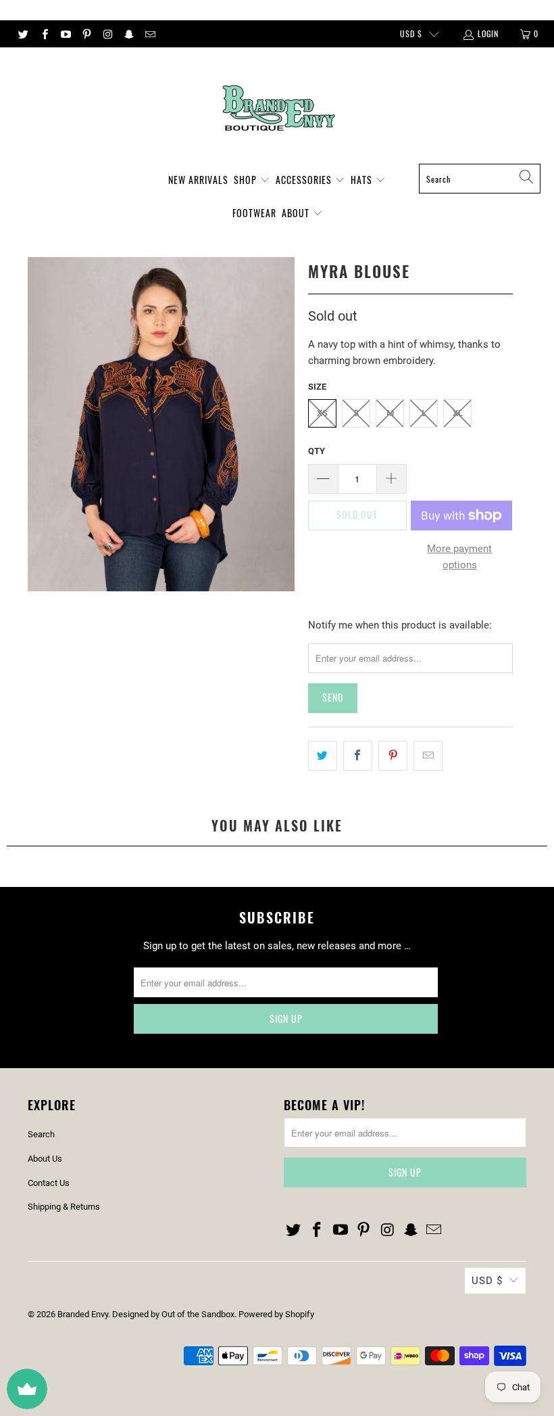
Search (41, 1134)
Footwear (254, 213)
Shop (246, 180)
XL (458, 413)
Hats (363, 180)
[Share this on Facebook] (357, 756)
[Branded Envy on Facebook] (43, 34)
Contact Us (49, 1183)
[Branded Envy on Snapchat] (128, 34)
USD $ (411, 33)
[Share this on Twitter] (322, 756)
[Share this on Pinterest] (392, 756)
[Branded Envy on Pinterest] (86, 34)
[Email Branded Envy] (149, 34)
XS (322, 413)
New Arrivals (198, 180)
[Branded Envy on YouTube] (65, 34)
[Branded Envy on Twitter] (22, 34)
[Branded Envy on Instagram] (107, 34)
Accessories (305, 180)
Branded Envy (82, 1314)
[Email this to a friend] (428, 756)
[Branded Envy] (277, 109)
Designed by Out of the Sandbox (173, 1314)
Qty (316, 451)
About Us (45, 1159)
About (297, 213)
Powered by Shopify (276, 1314)
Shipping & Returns (64, 1207)
